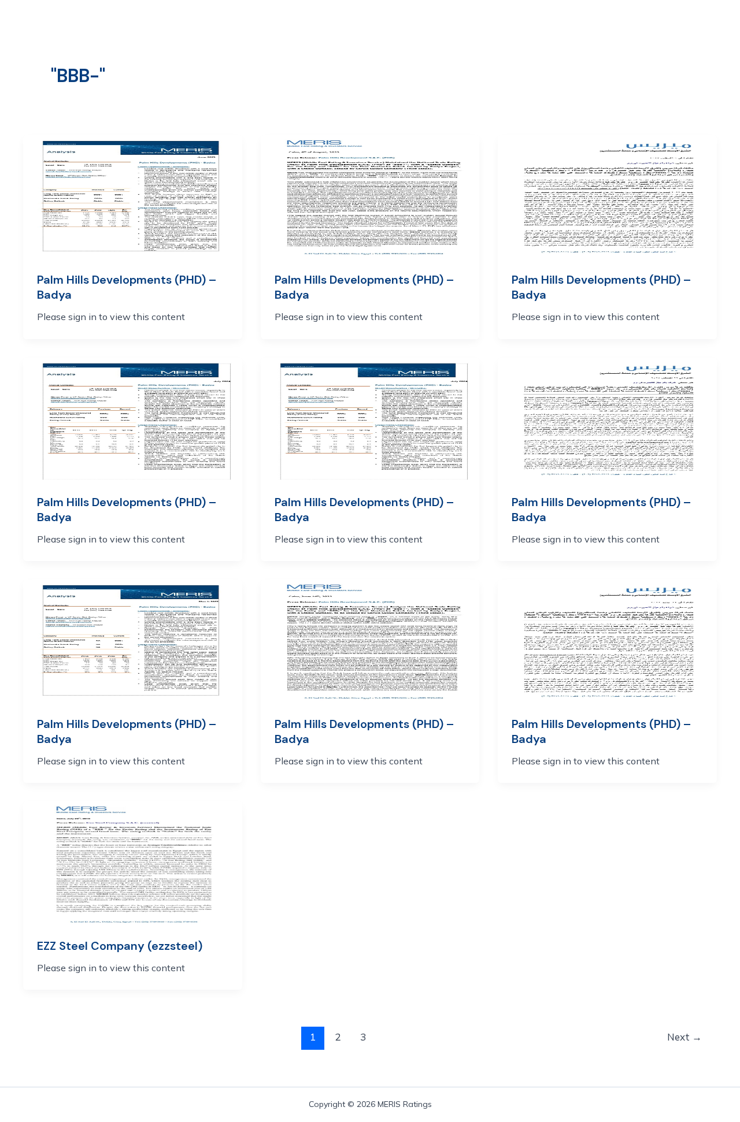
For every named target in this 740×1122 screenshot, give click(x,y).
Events (547, 27)
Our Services (255, 27)
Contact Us (184, 35)
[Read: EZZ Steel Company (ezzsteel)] (132, 861)
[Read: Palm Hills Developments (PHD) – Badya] (132, 196)
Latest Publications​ (360, 27)
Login (602, 27)
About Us (178, 27)
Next (684, 1037)
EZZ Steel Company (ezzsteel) (119, 945)
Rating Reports (469, 27)
